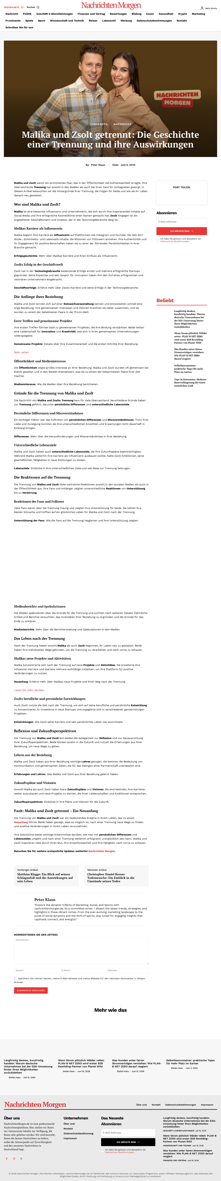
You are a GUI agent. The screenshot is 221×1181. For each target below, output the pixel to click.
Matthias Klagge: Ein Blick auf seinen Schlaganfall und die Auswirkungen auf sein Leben (45, 878)
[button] (34, 7)
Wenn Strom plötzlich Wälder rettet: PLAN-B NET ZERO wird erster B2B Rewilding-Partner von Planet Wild (190, 338)
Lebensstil (99, 124)
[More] (196, 195)
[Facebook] (166, 195)
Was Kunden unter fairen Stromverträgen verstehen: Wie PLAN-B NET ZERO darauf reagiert (189, 354)
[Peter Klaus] (22, 909)
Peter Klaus (98, 164)
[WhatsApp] (189, 195)
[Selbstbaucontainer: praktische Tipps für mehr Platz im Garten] (163, 368)
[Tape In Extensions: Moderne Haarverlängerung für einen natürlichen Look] (163, 382)
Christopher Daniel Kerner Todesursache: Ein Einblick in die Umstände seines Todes (110, 878)
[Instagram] (14, 1159)
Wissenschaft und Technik (177, 1145)
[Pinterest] (181, 195)
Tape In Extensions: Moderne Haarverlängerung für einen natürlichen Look (190, 382)
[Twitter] (174, 195)
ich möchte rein (179, 231)
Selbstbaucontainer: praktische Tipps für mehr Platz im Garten (188, 368)
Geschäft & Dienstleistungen (178, 1131)
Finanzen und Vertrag (174, 1160)
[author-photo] (6, 1077)
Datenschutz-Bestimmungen (175, 241)
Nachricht (123, 124)
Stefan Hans (15, 1077)
